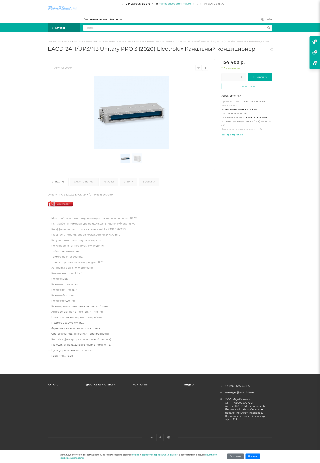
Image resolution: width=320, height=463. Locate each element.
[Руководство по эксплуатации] (60, 203)
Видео (189, 384)
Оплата (128, 182)
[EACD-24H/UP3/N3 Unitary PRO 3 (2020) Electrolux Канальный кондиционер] (131, 112)
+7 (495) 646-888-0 (137, 3)
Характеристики (84, 182)
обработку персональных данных (160, 454)
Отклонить (235, 456)
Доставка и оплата (101, 384)
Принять (252, 456)
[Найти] (268, 28)
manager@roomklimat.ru (174, 3)
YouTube (168, 437)
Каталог (54, 384)
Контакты (140, 384)
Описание (58, 182)
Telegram (160, 437)
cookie (135, 454)
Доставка (149, 182)
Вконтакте (151, 437)
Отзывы (109, 182)
